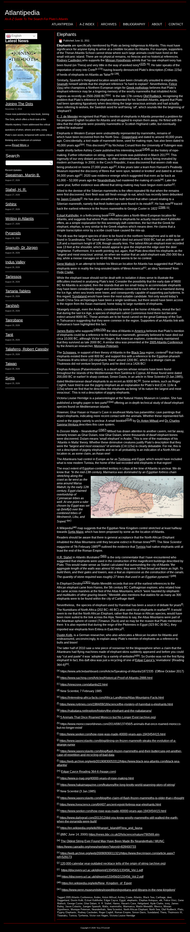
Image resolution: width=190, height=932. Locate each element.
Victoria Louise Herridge (122, 915)
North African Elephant (136, 909)
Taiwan (11, 364)
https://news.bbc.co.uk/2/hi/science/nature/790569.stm (124, 834)
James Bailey (66, 331)
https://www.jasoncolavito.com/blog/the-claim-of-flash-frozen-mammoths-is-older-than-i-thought (122, 798)
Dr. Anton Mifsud (148, 420)
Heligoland (143, 903)
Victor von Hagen (98, 915)
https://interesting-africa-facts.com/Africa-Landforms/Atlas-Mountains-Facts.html (112, 697)
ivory (167, 903)
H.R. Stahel (64, 557)
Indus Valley (15, 262)
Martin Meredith (144, 906)
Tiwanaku (62, 915)
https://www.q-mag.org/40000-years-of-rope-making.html (97, 778)
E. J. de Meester (67, 116)
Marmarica (129, 906)
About (157, 24)
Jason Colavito (70, 199)
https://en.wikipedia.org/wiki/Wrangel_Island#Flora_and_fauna (101, 828)
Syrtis (10, 378)
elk (160, 900)
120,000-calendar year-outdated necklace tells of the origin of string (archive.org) (113, 863)
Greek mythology (137, 87)
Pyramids (13, 233)
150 (102, 329)
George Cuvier (74, 903)
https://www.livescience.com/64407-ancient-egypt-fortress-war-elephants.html (110, 804)
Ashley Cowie (125, 897)
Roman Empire (123, 912)
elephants (132, 900)
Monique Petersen (106, 346)
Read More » (20, 145)
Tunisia (140, 546)
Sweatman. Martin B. (22, 175)
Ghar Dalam (90, 903)
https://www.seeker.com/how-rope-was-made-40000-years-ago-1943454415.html (113, 734)
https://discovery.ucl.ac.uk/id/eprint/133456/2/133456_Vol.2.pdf (102, 876)
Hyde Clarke (65, 272)
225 (143, 64)
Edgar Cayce (111, 900)
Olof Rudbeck (152, 96)
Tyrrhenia (124, 459)
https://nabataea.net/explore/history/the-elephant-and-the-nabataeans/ (106, 710)
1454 (145, 149)
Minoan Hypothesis (118, 60)
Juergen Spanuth (92, 906)
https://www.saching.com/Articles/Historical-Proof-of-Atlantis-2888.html (106, 678)
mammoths (116, 906)
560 (103, 556)
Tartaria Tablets (18, 291)
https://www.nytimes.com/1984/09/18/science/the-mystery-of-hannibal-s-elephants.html (116, 704)
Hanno (116, 903)
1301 (86, 582)
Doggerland (129, 137)
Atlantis (138, 897)
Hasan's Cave (128, 903)
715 (111, 214)
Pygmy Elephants (66, 912)
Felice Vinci (170, 900)
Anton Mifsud (109, 897)
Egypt (122, 900)
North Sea (154, 909)
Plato (180, 909)
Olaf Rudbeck (168, 909)
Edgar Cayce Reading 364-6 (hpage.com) (88, 771)
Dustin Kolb (64, 635)
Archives (109, 24)
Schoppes (69, 352)
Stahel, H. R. (16, 189)
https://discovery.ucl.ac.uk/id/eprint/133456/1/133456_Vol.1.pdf (102, 870)
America (140, 331)
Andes (97, 897)
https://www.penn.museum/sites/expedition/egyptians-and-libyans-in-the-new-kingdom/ (118, 889)
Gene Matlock (66, 263)
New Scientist (114, 909)
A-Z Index (87, 24)
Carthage (161, 897)
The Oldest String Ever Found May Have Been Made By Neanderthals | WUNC (112, 841)
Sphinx (11, 204)
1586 (162, 207)
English (16, 35)
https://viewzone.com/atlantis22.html (84, 684)
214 (128, 419)
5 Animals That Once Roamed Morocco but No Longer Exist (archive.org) (108, 717)
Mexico (158, 906)
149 (96, 329)
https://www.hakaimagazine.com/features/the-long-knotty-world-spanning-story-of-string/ (117, 784)
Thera (163, 912)
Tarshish (12, 306)
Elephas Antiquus (148, 900)
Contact (176, 24)
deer (169, 897)
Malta (105, 906)
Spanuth (62, 84)
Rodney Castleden (69, 60)
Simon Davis (139, 912)
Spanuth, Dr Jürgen (21, 248)
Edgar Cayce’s (145, 660)
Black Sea (138, 352)
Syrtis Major (75, 531)
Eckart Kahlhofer (67, 215)
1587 (102, 430)
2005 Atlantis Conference (166, 342)
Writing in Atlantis (19, 218)
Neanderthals (106, 180)
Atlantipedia (22, 12)
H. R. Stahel (104, 903)
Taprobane (14, 320)
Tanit (9, 335)
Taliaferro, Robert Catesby (27, 349)
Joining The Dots (19, 104)
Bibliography (134, 24)
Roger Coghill (106, 912)
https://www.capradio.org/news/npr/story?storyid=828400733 (96, 846)
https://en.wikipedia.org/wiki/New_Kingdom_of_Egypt (97, 883)
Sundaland (79, 296)
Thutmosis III (175, 912)
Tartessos (13, 277)
